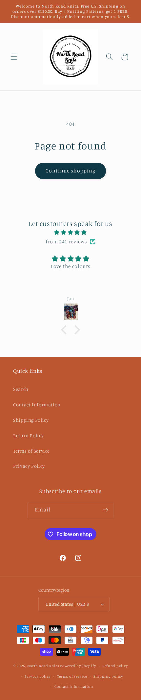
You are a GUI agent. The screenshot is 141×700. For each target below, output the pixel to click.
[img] (70, 232)
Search (21, 389)
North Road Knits (43, 666)
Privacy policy (37, 676)
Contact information (73, 686)
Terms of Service (31, 451)
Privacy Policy (29, 466)
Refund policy (115, 666)
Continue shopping (71, 171)
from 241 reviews (66, 241)
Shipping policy (108, 676)
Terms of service (72, 676)
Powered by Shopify (78, 666)
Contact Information (37, 404)
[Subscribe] (105, 510)
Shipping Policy (31, 420)
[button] (13, 56)
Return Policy (28, 435)
